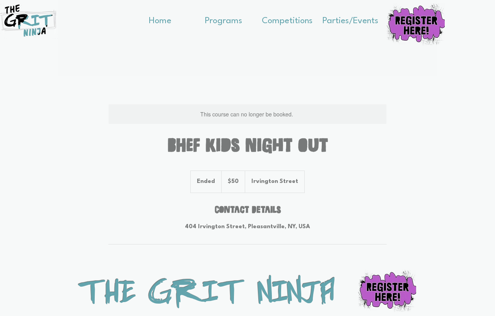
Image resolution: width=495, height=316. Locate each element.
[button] (223, 18)
